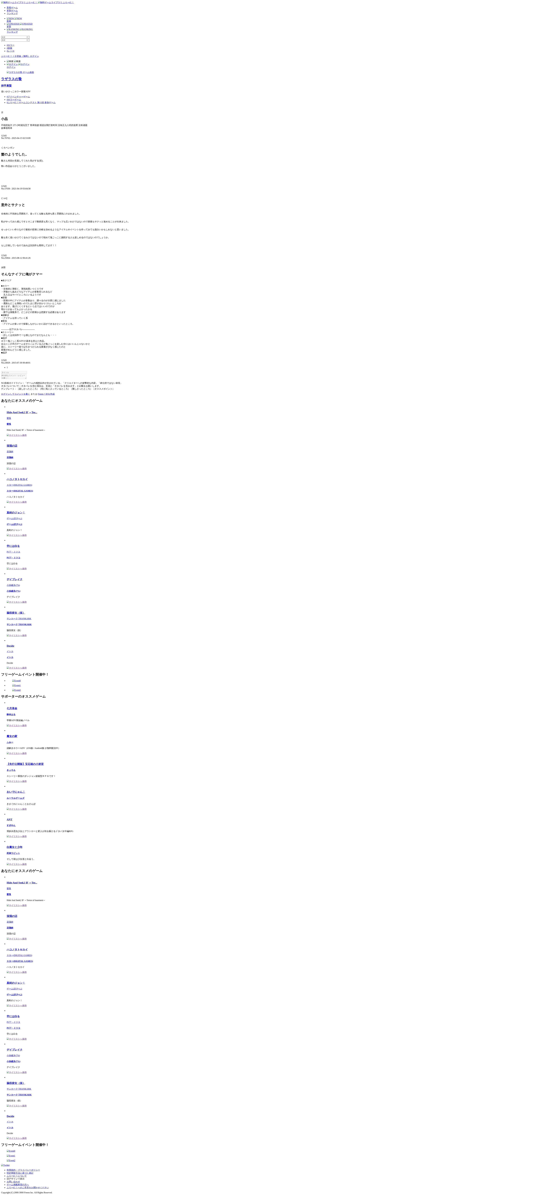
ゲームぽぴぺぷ (14, 518)
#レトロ (10, 51)
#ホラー (10, 45)
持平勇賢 (6, 85)
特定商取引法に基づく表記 (20, 1173)
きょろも (11, 770)
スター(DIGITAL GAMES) (19, 485)
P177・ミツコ (13, 552)
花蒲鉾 (10, 451)
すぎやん (11, 825)
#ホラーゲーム (14, 99)
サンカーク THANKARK (19, 618)
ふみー (10, 742)
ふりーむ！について (17, 1176)
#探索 (9, 48)
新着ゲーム (12, 7)
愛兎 (9, 418)
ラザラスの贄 (11, 79)
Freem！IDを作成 (46, 394)
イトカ (10, 651)
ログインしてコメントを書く (15, 394)
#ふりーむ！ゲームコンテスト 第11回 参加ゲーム (31, 102)
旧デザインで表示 (15, 1179)
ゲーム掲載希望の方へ (18, 1184)
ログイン (34, 56)
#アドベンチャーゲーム (18, 96)
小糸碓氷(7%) (13, 585)
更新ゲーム (12, 10)
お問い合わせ (13, 1182)
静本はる (11, 714)
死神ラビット (13, 853)
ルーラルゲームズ (15, 798)
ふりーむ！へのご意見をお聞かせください (28, 1187)
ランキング (12, 13)
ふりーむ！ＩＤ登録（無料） (15, 56)
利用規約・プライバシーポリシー (23, 1170)
